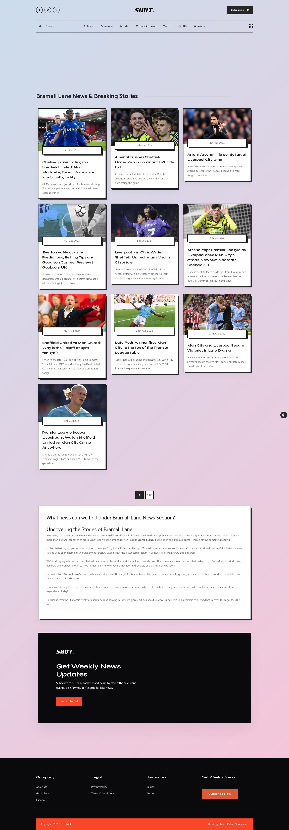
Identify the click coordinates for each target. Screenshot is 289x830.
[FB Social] (39, 10)
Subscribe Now (219, 793)
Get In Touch (43, 793)
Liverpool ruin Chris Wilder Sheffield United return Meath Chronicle (142, 257)
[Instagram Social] (56, 10)
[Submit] (40, 26)
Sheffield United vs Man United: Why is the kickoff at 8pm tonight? (71, 348)
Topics (150, 787)
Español (40, 800)
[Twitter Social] (47, 10)
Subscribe (238, 10)
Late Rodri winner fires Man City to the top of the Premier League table (141, 348)
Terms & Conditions (103, 793)
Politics (88, 26)
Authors (151, 793)
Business (107, 26)
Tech (166, 26)
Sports (124, 26)
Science (199, 26)
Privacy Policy (99, 787)
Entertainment (146, 26)
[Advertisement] (144, 59)
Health (182, 26)
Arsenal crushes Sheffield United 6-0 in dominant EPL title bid (144, 162)
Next (150, 495)
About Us (41, 787)
